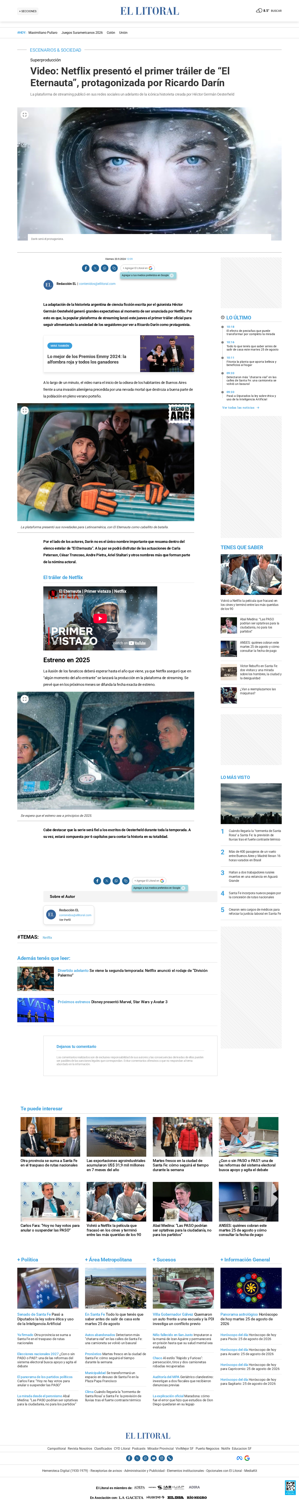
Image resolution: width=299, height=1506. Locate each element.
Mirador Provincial (160, 1448)
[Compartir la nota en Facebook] (86, 268)
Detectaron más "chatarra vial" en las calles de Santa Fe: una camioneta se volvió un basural (252, 378)
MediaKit (250, 1471)
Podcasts (138, 1448)
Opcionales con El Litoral (224, 1471)
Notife (225, 1448)
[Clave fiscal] (290, 1494)
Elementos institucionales (185, 1471)
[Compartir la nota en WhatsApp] (104, 268)
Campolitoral (56, 1448)
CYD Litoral (122, 1448)
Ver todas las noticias (238, 407)
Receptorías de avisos (106, 1471)
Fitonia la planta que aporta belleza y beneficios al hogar (252, 361)
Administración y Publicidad (144, 1471)
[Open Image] (25, 115)
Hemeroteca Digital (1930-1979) (65, 1471)
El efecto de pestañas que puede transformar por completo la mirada (251, 330)
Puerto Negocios (207, 1448)
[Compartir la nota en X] (95, 268)
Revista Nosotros (80, 1448)
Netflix (47, 938)
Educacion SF (242, 1448)
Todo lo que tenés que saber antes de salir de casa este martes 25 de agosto (253, 346)
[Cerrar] (172, 275)
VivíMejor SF (185, 1448)
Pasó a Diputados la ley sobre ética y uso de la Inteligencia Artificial (251, 395)
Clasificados (103, 1448)
